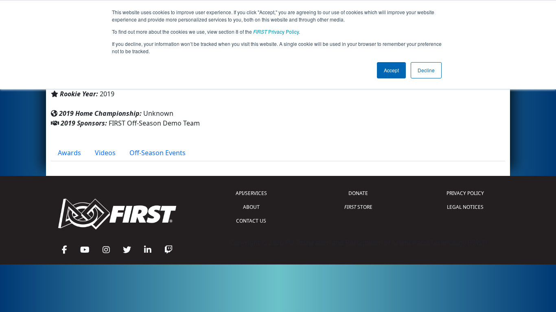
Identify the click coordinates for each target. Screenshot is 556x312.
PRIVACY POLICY (465, 193)
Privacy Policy (276, 31)
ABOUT (251, 207)
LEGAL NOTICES (465, 207)
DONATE (358, 193)
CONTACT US (251, 220)
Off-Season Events (157, 152)
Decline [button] (426, 70)
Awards (69, 152)
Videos (105, 152)
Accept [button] (391, 70)
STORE (358, 207)
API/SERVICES (251, 193)
